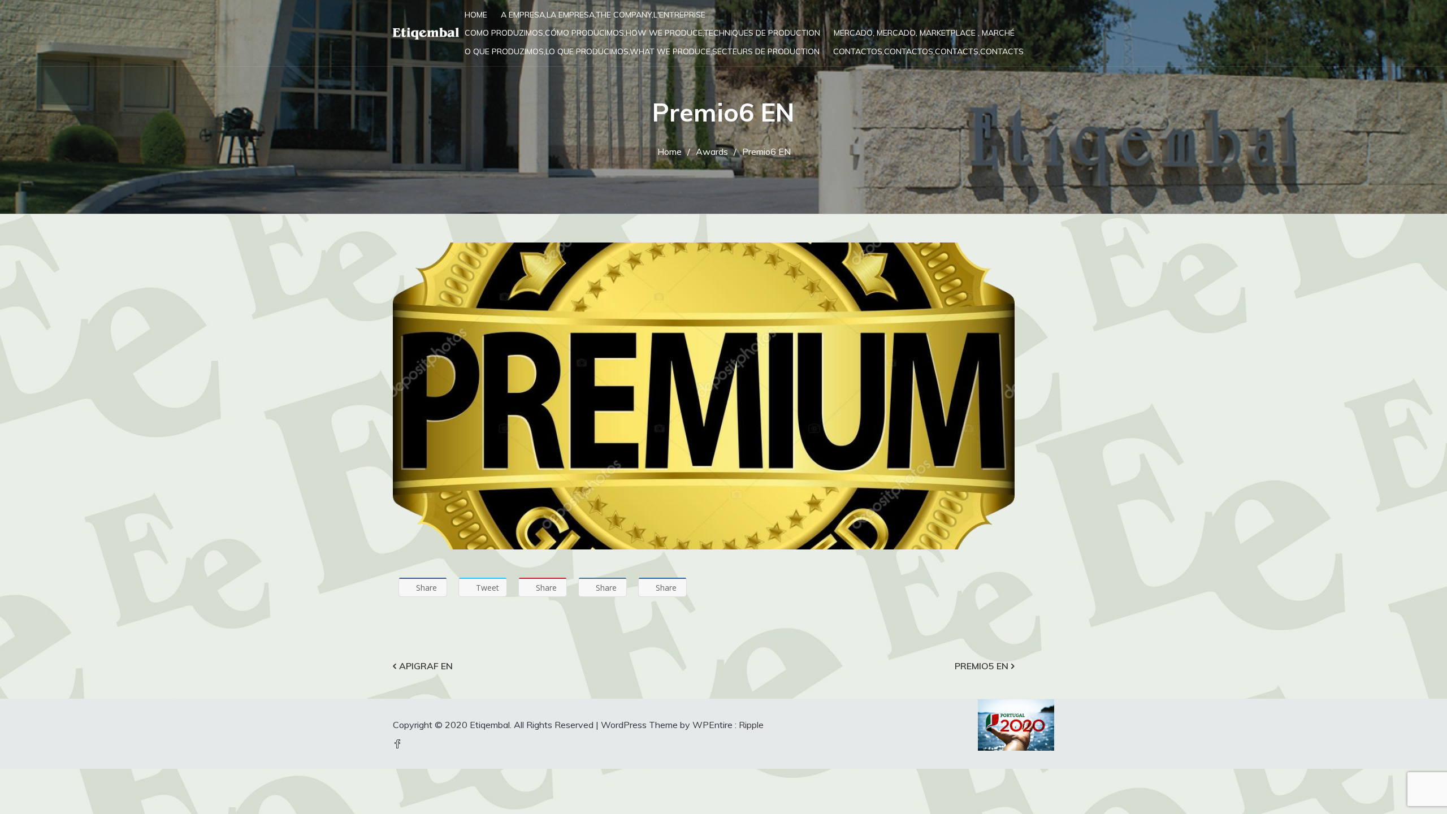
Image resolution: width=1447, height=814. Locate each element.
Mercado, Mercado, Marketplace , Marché (924, 33)
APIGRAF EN (426, 666)
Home (476, 15)
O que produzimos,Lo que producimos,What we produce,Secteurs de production (642, 51)
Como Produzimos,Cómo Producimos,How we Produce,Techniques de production (642, 33)
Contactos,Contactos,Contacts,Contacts (928, 51)
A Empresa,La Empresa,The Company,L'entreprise (603, 15)
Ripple (751, 724)
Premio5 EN (981, 666)
